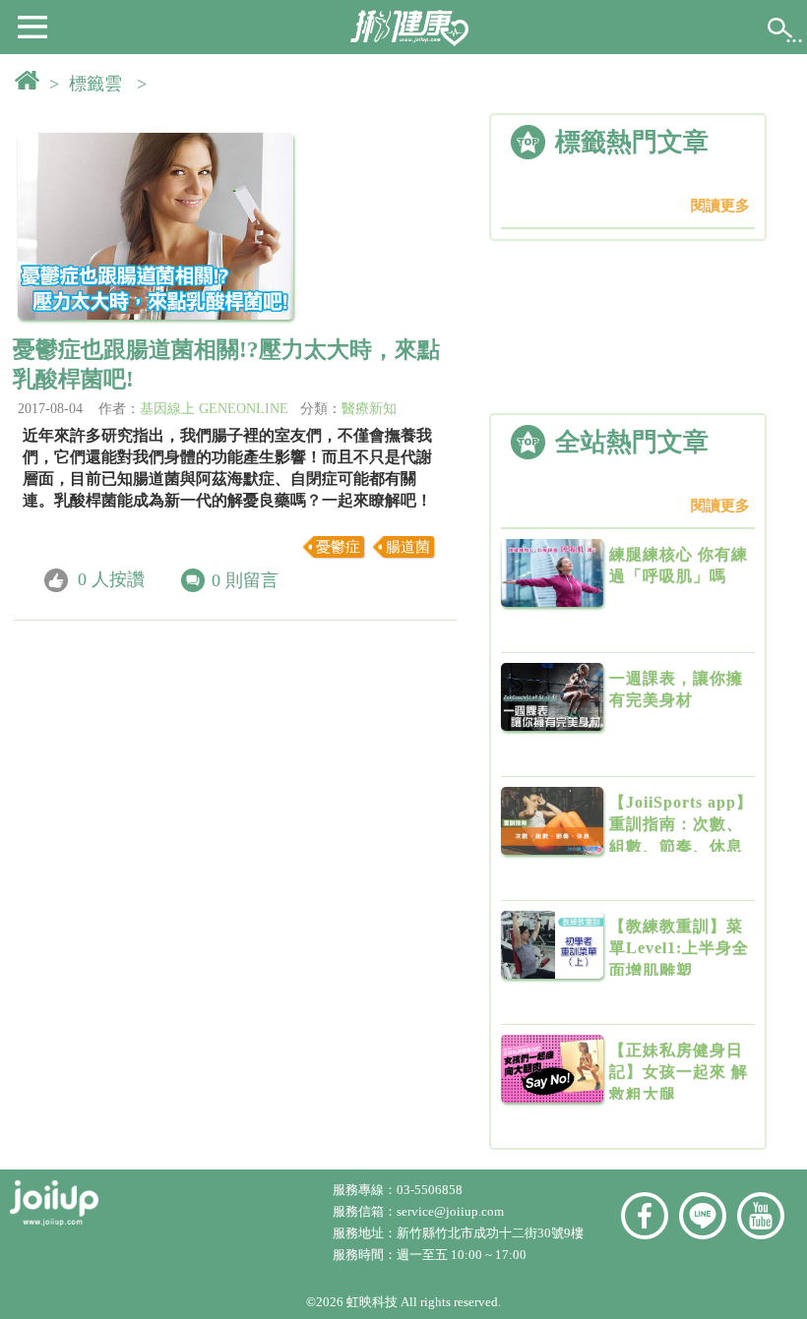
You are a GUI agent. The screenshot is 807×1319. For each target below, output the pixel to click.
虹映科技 (372, 1301)
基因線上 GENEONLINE (214, 408)
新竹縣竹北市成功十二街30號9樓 (490, 1233)
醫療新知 (369, 408)
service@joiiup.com (452, 1211)
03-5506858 (430, 1189)
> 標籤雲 (90, 83)
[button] (32, 25)
